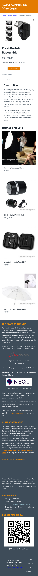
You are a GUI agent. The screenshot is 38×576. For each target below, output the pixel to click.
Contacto (29, 571)
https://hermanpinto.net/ (13, 567)
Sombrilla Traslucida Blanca (14, 168)
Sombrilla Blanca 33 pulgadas (15, 309)
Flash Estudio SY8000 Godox (14, 215)
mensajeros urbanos (18, 413)
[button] (33, 20)
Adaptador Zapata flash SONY (15, 262)
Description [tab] (7, 80)
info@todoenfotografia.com (20, 504)
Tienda (30, 563)
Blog (31, 567)
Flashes (10, 74)
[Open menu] (34, 6)
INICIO (30, 559)
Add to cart (14, 69)
